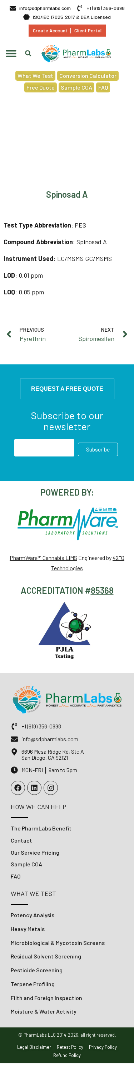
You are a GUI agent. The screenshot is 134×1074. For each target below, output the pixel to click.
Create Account (50, 30)
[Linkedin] (34, 788)
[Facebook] (18, 788)
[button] (11, 53)
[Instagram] (51, 788)
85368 (102, 590)
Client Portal (87, 30)
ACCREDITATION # (56, 590)
